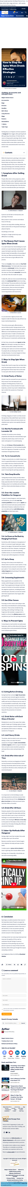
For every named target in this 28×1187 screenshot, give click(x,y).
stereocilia (17, 272)
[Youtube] (11, 1054)
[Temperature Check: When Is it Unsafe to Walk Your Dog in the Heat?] (5, 1088)
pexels (19, 312)
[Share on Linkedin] (9, 77)
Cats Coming (14, 411)
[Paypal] (23, 1054)
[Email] (21, 964)
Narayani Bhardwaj (12, 80)
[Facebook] (4, 1054)
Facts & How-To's (14, 1075)
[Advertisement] (14, 32)
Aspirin (22, 502)
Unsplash (20, 210)
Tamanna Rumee (13, 532)
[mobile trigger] (25, 12)
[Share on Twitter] (6, 77)
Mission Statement (8, 1140)
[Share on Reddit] (11, 77)
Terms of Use (13, 9)
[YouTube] (6, 1132)
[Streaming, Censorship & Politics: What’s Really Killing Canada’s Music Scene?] (5, 1068)
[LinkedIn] (17, 1054)
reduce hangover (6, 571)
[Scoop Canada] (5, 12)
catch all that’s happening (20, 1183)
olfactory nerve (17, 614)
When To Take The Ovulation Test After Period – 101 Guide (16, 1097)
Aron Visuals (13, 790)
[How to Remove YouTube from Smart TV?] (5, 1080)
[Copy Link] (14, 77)
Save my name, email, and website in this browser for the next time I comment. (15, 1009)
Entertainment (14, 1073)
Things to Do (10, 83)
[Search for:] (12, 1023)
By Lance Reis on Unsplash (10, 88)
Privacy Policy (5, 9)
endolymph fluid (11, 281)
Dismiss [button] (14, 5)
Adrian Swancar (13, 210)
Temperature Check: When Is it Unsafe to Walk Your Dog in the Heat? (18, 1088)
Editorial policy (15, 1138)
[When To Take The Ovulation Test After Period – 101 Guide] (5, 1097)
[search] (19, 12)
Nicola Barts (14, 312)
